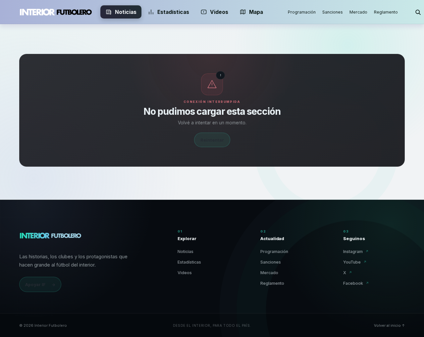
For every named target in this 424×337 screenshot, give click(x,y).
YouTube (355, 262)
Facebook (356, 283)
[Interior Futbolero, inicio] (55, 12)
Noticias (125, 12)
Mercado (358, 12)
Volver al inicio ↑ (389, 325)
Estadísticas (173, 12)
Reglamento (386, 12)
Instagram (356, 251)
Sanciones (332, 12)
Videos (219, 12)
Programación (302, 12)
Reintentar (212, 140)
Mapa (256, 12)
